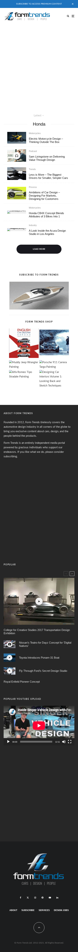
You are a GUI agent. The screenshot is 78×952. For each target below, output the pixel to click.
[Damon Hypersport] (16, 137)
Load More (39, 249)
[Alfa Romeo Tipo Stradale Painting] (24, 374)
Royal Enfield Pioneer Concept (22, 681)
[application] (39, 725)
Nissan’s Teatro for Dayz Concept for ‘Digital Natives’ (45, 644)
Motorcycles (35, 133)
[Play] (8, 741)
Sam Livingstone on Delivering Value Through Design (47, 158)
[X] (28, 897)
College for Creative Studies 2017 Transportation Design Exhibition (37, 631)
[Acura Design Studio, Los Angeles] (16, 229)
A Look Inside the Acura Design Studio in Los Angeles (47, 232)
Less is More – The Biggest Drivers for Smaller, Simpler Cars (48, 176)
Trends (32, 169)
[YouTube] (50, 897)
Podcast (33, 151)
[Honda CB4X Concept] (16, 212)
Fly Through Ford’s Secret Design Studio (43, 670)
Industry (33, 225)
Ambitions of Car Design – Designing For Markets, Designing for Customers (44, 195)
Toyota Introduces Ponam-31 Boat (39, 657)
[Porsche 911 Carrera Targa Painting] (54, 364)
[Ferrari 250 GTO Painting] (54, 344)
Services (44, 910)
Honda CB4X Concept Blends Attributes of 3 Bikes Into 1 (46, 215)
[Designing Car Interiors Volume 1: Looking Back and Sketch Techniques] (54, 379)
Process (33, 187)
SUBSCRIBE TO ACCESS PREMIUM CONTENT (39, 4)
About (13, 910)
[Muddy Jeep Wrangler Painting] (24, 364)
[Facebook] (20, 897)
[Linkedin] (57, 897)
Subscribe (27, 910)
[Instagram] (35, 897)
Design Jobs (61, 910)
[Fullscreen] (69, 741)
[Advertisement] (39, 65)
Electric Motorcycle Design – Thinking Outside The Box (46, 140)
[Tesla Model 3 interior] (16, 173)
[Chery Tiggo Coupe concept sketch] (16, 193)
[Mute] (64, 741)
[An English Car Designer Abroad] (24, 344)
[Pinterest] (42, 897)
